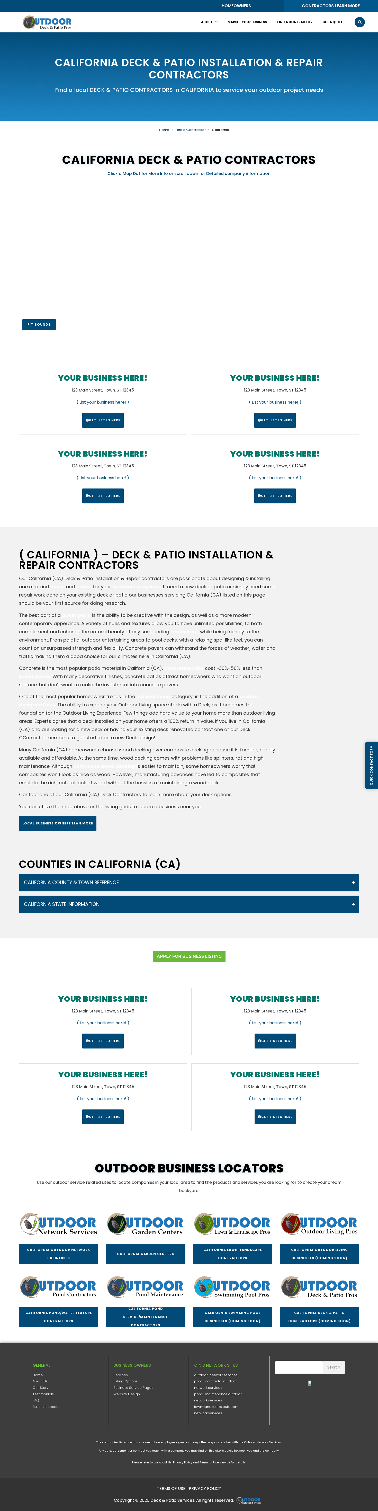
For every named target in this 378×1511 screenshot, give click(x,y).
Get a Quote (333, 22)
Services (120, 1375)
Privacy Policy (182, 1462)
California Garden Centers (145, 1254)
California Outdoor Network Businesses (58, 1254)
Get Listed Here (104, 420)
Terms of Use (209, 1462)
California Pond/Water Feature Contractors (58, 1317)
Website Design (126, 1394)
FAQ (36, 1400)
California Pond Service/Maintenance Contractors (145, 1317)
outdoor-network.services (216, 1375)
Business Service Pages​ (133, 1387)
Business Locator (47, 1406)
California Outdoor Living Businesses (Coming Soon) (319, 1254)
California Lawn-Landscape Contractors (232, 1254)
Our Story (40, 1387)
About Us (40, 1381)
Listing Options (125, 1381)
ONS (250, 1500)
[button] (360, 22)
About (207, 22)
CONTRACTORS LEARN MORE (331, 6)
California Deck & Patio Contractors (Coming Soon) (319, 1317)
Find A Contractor (294, 22)
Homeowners (236, 6)
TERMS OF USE (171, 1488)
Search (333, 1367)
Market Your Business (247, 22)
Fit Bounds (39, 324)
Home (164, 129)
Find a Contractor (190, 129)
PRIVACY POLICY (205, 1488)
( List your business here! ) (103, 402)
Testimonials (43, 1394)
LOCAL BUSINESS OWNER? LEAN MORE (57, 823)
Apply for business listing (189, 956)
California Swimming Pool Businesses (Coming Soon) (232, 1317)
